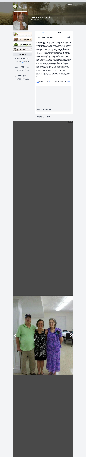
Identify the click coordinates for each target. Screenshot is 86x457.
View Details (22, 62)
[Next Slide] (70, 335)
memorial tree (51, 81)
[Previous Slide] (15, 335)
